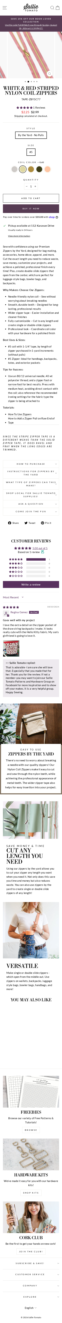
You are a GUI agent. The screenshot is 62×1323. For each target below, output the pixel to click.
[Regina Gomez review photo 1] (11, 648)
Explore (30, 1297)
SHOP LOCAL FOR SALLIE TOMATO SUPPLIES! (31, 495)
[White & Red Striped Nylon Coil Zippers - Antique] (13, 1056)
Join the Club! (31, 1251)
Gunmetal (39, 169)
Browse (31, 1130)
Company (30, 1285)
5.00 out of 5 (40, 548)
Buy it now (31, 208)
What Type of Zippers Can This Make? (31, 484)
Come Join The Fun (31, 511)
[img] (11, 607)
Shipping (18, 116)
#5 (31, 152)
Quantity (31, 179)
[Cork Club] (31, 1217)
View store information (19, 236)
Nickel (14, 169)
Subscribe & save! (30, 1263)
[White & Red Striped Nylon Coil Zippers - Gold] (9, 1056)
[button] (25, 107)
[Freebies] (31, 1091)
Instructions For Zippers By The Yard (31, 473)
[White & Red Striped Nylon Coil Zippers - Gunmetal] (17, 1056)
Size (31, 145)
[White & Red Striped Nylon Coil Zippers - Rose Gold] (21, 1056)
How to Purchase (31, 464)
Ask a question (30, 504)
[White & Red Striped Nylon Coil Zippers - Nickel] (5, 1056)
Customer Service (30, 1274)
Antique (31, 169)
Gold (22, 169)
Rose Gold (47, 169)
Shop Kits (31, 1192)
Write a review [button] (30, 584)
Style (31, 128)
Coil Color (31, 162)
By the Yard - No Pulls (31, 135)
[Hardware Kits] (31, 1154)
